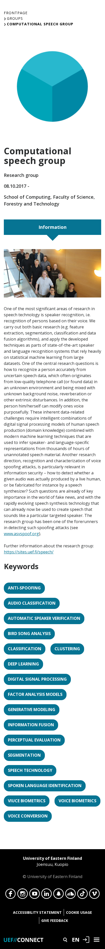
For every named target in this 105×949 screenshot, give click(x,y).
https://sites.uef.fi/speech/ (29, 552)
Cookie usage (79, 912)
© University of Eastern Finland (52, 867)
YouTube (34, 895)
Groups (15, 18)
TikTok (82, 895)
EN (76, 939)
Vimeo (94, 895)
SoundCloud (70, 895)
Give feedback (54, 920)
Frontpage (16, 12)
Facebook (10, 895)
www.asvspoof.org (21, 533)
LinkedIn (46, 895)
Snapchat (58, 895)
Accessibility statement (37, 912)
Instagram (22, 895)
